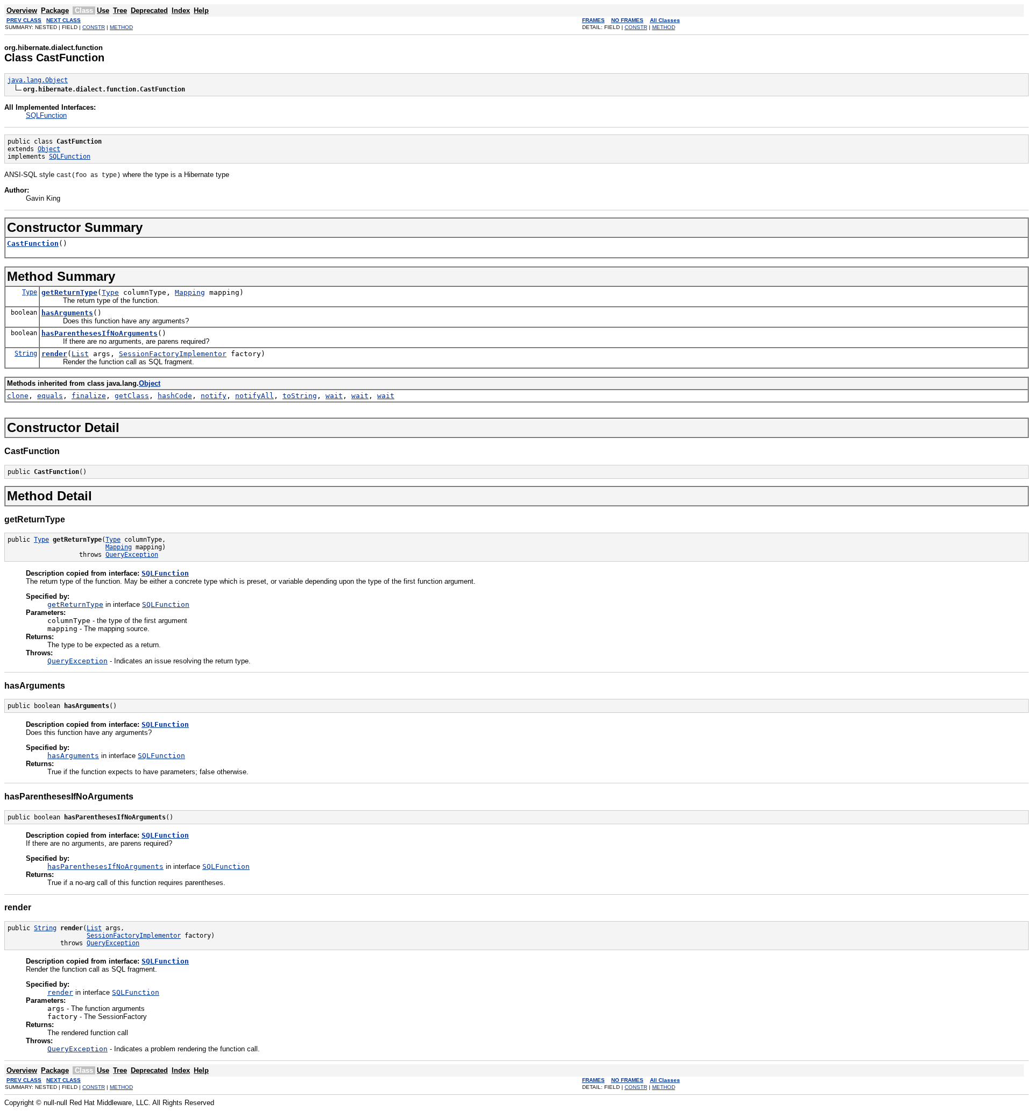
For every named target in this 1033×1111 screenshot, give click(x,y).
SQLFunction (46, 115)
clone (18, 396)
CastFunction (33, 243)
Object (49, 149)
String (26, 353)
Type (29, 292)
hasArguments (67, 313)
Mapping (190, 292)
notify (214, 396)
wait (334, 396)
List (80, 354)
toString (299, 396)
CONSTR (93, 27)
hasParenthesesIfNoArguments (99, 333)
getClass (132, 396)
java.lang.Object (38, 80)
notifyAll (254, 396)
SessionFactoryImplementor (173, 354)
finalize (89, 396)
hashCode (175, 396)
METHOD (121, 27)
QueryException (131, 554)
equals (50, 396)
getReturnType (69, 292)
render (54, 354)
